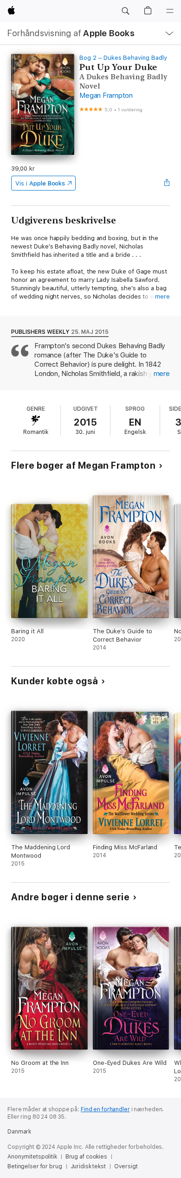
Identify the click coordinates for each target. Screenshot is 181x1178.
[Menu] (170, 11)
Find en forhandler (105, 1109)
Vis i (40, 183)
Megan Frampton (106, 95)
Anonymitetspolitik (32, 1156)
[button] (125, 11)
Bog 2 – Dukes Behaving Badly (123, 57)
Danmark (19, 1131)
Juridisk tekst (88, 1166)
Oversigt (126, 1166)
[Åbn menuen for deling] (167, 183)
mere (162, 296)
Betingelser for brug (34, 1166)
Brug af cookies (86, 1156)
